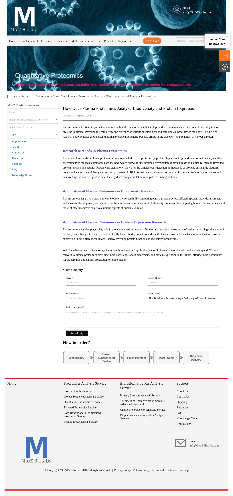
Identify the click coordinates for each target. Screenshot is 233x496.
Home (14, 96)
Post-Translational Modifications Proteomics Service (82, 414)
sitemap (184, 470)
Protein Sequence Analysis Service (84, 396)
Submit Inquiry (77, 333)
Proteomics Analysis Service (85, 383)
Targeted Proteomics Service (80, 407)
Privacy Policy (122, 470)
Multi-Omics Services (20, 127)
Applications (19, 141)
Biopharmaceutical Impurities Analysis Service (142, 417)
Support (13, 134)
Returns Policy (141, 470)
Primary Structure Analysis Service (140, 395)
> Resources (41, 96)
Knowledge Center (22, 175)
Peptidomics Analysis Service (81, 421)
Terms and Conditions (164, 470)
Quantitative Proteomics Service (82, 402)
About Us (17, 147)
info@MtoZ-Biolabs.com (197, 12)
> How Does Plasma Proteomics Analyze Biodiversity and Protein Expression (103, 96)
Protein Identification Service (80, 391)
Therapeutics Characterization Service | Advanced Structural (142, 402)
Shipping (17, 164)
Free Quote (152, 40)
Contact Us (18, 152)
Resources (17, 158)
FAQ (14, 169)
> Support (25, 96)
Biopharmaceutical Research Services (28, 119)
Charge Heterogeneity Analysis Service (142, 409)
